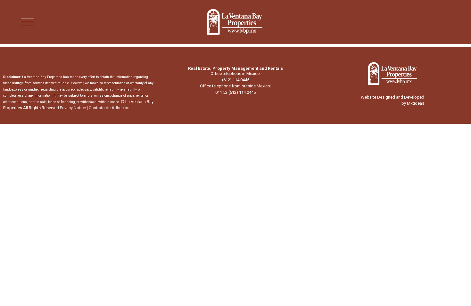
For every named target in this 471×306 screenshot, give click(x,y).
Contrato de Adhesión (109, 107)
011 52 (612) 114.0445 (235, 92)
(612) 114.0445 (235, 79)
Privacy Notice (73, 107)
